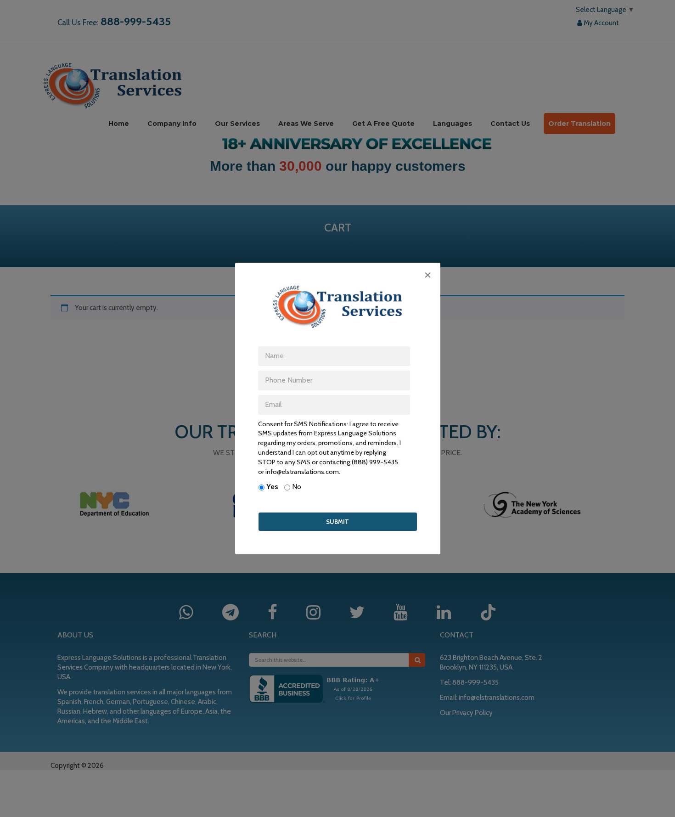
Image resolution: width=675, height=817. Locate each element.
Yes (272, 486)
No (296, 486)
